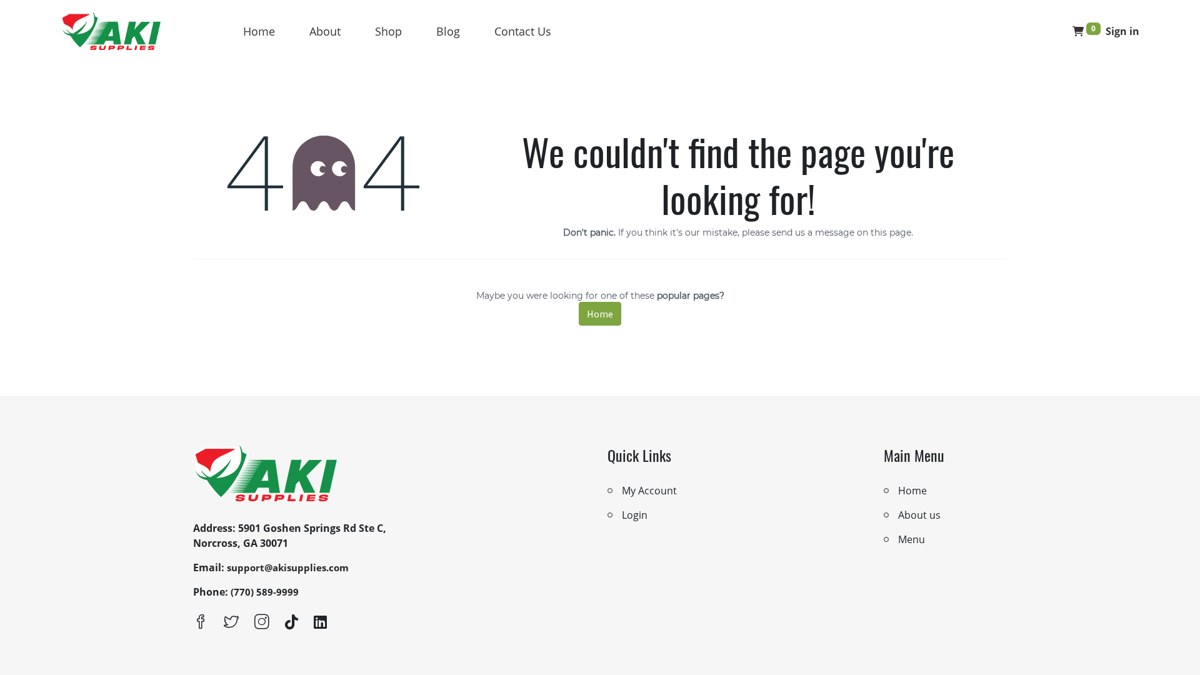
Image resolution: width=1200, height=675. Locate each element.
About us (919, 515)
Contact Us (522, 31)
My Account (649, 491)
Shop (388, 31)
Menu (911, 539)
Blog (448, 31)
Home (259, 31)
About (325, 31)
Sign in (1122, 31)
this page (891, 232)
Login (635, 515)
